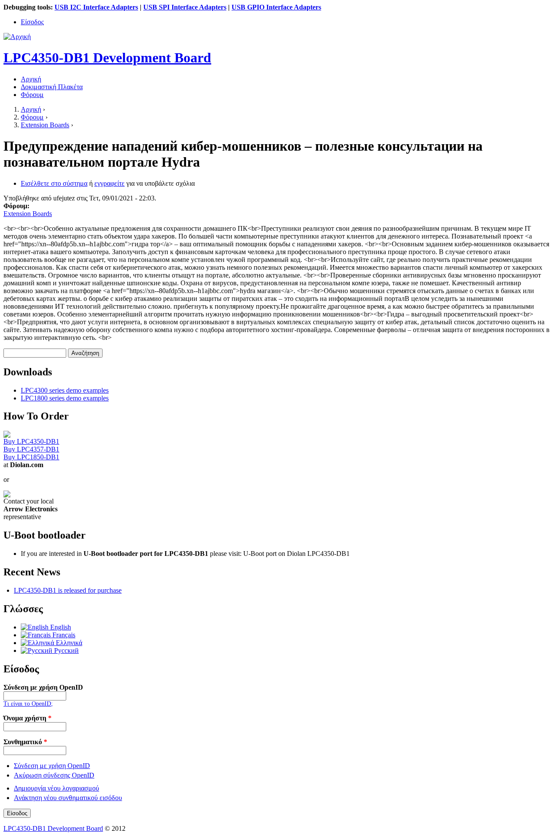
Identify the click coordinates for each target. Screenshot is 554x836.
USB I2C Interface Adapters (96, 7)
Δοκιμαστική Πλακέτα (52, 86)
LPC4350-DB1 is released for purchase (68, 590)
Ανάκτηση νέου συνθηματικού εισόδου (68, 797)
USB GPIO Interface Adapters (276, 7)
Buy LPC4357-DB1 (31, 449)
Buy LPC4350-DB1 (31, 441)
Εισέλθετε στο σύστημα (54, 183)
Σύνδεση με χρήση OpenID (43, 687)
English (59, 627)
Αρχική (31, 79)
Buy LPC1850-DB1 (31, 457)
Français (63, 635)
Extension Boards (45, 125)
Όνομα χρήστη (27, 718)
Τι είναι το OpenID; (28, 703)
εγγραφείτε (109, 183)
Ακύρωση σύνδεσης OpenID (54, 775)
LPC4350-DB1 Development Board (53, 828)
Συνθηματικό (25, 742)
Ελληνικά (68, 642)
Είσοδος (32, 22)
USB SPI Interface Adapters (184, 7)
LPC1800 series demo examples (65, 398)
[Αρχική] (17, 36)
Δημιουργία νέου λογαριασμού (56, 788)
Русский (65, 650)
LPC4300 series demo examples (65, 390)
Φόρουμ (32, 94)
